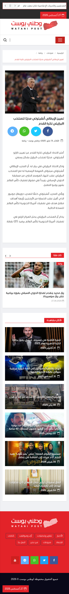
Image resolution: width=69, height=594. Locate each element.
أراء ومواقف (25, 536)
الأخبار (60, 536)
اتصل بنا (21, 542)
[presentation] (5, 256)
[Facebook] (54, 560)
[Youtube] (15, 560)
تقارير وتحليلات (44, 536)
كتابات (11, 536)
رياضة (41, 53)
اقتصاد (59, 542)
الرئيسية (60, 53)
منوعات (50, 53)
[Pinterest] (25, 560)
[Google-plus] (34, 560)
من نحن (34, 542)
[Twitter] (44, 560)
